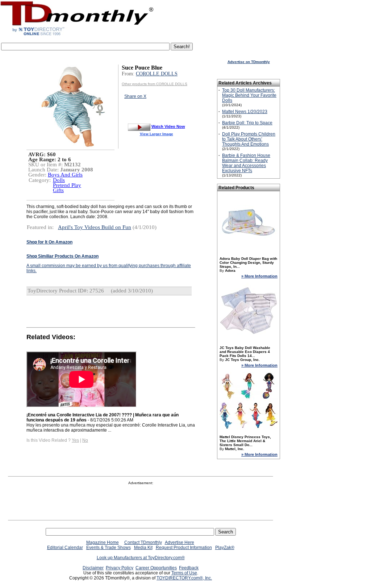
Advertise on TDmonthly (249, 62)
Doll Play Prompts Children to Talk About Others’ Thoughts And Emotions (248, 139)
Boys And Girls (65, 175)
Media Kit (143, 547)
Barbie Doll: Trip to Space (247, 122)
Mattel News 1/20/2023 (244, 111)
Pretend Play (67, 185)
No (85, 440)
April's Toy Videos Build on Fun (94, 227)
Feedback (189, 567)
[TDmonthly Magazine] (77, 35)
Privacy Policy (119, 567)
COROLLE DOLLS (157, 73)
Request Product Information (184, 547)
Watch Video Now (168, 126)
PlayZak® (224, 547)
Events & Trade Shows (108, 547)
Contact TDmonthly (143, 542)
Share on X (135, 96)
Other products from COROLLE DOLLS (154, 84)
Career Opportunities (156, 567)
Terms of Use (184, 572)
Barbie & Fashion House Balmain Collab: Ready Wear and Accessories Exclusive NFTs (246, 163)
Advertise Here (179, 542)
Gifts (58, 190)
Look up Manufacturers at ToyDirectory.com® (141, 557)
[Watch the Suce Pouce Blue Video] (139, 126)
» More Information (259, 276)
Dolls (59, 180)
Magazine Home (102, 542)
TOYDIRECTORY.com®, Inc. (184, 578)
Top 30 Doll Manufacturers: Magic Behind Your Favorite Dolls (249, 95)
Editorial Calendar (65, 547)
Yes (75, 440)
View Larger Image (156, 134)
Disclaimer (93, 567)
